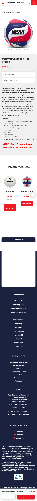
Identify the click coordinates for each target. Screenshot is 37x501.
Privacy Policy (18, 366)
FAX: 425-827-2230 (19, 408)
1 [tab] (8, 49)
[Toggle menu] (2, 2)
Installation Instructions (18, 363)
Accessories (18, 343)
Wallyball (18, 339)
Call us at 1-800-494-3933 (18, 405)
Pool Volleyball (18, 331)
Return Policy (18, 375)
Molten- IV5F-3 (27, 192)
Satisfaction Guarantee (18, 372)
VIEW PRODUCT (26, 203)
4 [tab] (16, 49)
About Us (18, 381)
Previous (4, 195)
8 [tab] (27, 49)
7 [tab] (24, 49)
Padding (18, 324)
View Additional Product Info (10, 207)
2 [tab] (11, 49)
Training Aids (19, 335)
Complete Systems (18, 308)
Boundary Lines (18, 305)
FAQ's (18, 369)
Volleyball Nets (18, 301)
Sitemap (22, 487)
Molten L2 (10, 192)
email (19, 139)
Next (33, 195)
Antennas (18, 327)
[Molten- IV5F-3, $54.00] (27, 181)
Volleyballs (18, 346)
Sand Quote (18, 378)
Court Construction (18, 312)
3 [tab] (14, 49)
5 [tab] (19, 49)
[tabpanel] (18, 33)
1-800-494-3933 (30, 139)
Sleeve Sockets (18, 320)
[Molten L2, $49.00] (10, 181)
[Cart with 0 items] (34, 2)
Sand (18, 316)
